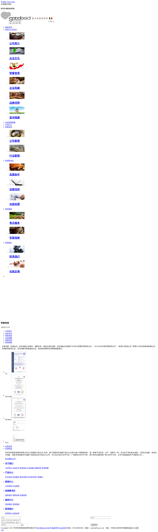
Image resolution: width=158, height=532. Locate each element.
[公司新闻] (17, 136)
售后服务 (14, 223)
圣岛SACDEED (11, 29)
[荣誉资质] (17, 69)
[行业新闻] (17, 151)
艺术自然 (8, 477)
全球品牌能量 (10, 122)
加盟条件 (14, 174)
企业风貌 (14, 88)
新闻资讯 (8, 127)
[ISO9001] (18, 418)
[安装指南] (17, 233)
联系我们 (8, 243)
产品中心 (8, 125)
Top (2, 530)
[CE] (18, 372)
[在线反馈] (17, 267)
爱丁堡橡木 (38, 477)
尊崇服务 (8, 209)
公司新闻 (14, 140)
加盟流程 (14, 189)
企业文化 (14, 58)
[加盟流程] (17, 185)
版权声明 (55, 528)
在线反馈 (14, 271)
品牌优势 (14, 102)
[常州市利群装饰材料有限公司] (28, 24)
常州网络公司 (10, 459)
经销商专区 (9, 161)
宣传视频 (14, 117)
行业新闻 (14, 155)
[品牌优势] (17, 98)
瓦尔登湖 (30, 477)
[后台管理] (63, 528)
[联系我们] (17, 252)
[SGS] (18, 441)
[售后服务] (17, 218)
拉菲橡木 (15, 477)
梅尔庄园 (23, 477)
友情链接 (8, 449)
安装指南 (14, 237)
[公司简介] (17, 39)
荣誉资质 (14, 73)
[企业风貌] (17, 83)
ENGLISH (11, 2)
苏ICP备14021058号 (44, 528)
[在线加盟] (17, 200)
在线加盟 (14, 204)
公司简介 (14, 43)
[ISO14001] (18, 395)
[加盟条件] (17, 170)
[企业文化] (17, 54)
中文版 (3, 2)
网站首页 (8, 27)
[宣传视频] (17, 113)
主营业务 (8, 446)
